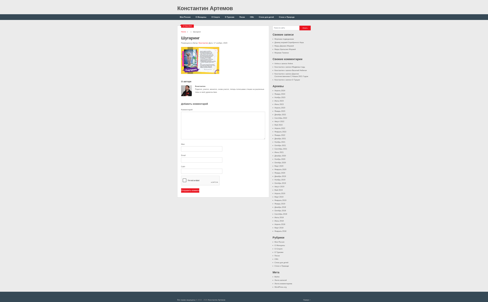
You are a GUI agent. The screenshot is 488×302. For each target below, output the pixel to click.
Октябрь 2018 (280, 211)
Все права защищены (186, 300)
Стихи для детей (266, 17)
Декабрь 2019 (280, 176)
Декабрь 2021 (280, 139)
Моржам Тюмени (281, 53)
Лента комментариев (283, 284)
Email (183, 155)
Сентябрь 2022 (280, 118)
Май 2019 (278, 190)
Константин (203, 43)
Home (183, 32)
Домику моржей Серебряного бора (289, 42)
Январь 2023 (279, 111)
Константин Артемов (205, 8)
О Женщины (201, 17)
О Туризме (229, 17)
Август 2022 (279, 121)
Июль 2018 (279, 217)
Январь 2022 (279, 135)
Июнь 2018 (279, 221)
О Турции (296, 80)
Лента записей (280, 280)
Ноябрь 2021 (279, 142)
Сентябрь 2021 (280, 149)
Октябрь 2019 (280, 183)
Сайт (183, 166)
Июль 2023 (279, 101)
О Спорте (215, 17)
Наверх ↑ (307, 300)
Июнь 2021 (279, 152)
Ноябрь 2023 (279, 97)
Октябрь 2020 (280, 163)
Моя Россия (185, 17)
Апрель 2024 (279, 91)
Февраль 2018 (280, 231)
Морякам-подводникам (284, 39)
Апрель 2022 (279, 128)
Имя (183, 144)
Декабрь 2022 (280, 115)
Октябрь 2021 (280, 145)
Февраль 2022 (280, 132)
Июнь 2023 (279, 104)
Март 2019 (278, 197)
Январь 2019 (279, 204)
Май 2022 (278, 125)
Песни (242, 17)
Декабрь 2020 (280, 156)
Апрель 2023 (279, 108)
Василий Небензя (299, 70)
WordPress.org (280, 287)
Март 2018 (278, 228)
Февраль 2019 (280, 200)
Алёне (290, 63)
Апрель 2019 (279, 193)
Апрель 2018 (279, 224)
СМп (252, 17)
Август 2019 (279, 187)
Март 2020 (278, 166)
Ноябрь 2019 (279, 180)
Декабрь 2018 (280, 207)
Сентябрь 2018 (280, 214)
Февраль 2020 (280, 169)
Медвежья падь (298, 67)
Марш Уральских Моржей (285, 49)
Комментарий (187, 110)
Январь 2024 (279, 94)
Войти (276, 277)
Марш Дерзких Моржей (284, 46)
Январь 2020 (279, 173)
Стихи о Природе (287, 17)
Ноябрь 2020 (279, 159)
